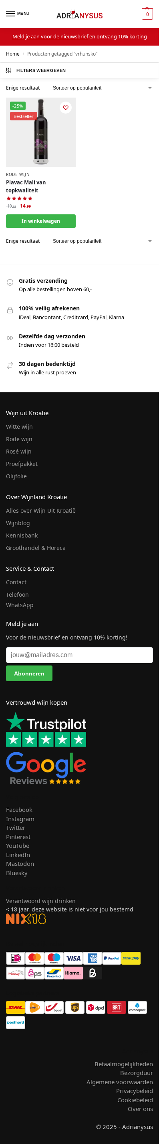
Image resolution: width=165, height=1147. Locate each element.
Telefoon (17, 594)
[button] (146, 14)
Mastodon (20, 863)
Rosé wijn (19, 451)
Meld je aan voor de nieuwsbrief (50, 36)
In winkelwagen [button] (41, 221)
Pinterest (18, 837)
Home (13, 53)
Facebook (19, 809)
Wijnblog (18, 523)
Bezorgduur (136, 1073)
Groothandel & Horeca (36, 548)
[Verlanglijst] (66, 108)
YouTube (17, 845)
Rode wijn (18, 174)
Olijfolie (16, 476)
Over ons (140, 1109)
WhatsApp (20, 605)
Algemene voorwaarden (120, 1082)
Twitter (15, 827)
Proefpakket (22, 464)
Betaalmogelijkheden (124, 1064)
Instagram (20, 819)
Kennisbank (22, 535)
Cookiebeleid (135, 1100)
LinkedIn (18, 855)
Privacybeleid (134, 1091)
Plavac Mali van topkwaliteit (26, 186)
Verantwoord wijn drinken (41, 901)
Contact (16, 582)
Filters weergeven (41, 70)
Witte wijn (19, 426)
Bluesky (17, 873)
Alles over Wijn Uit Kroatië (41, 510)
